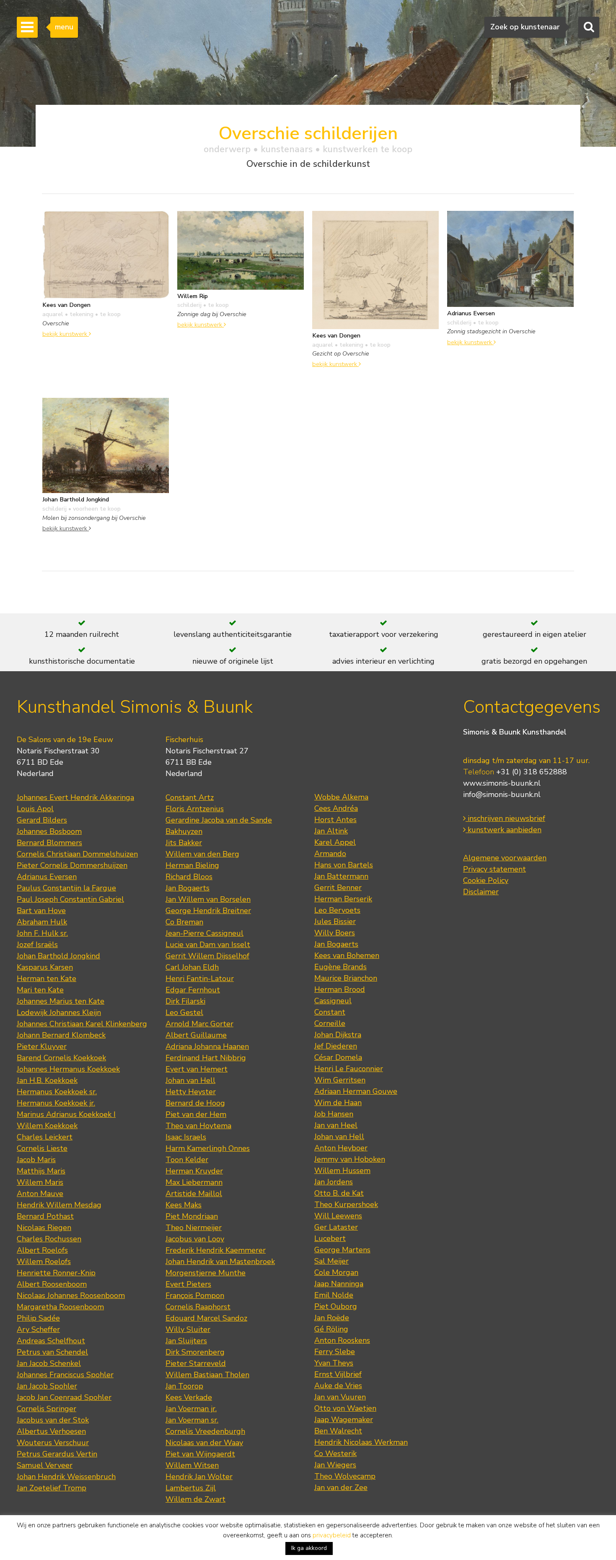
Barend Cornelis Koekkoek (61, 1058)
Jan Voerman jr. (191, 1409)
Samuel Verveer (44, 1465)
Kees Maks (184, 1205)
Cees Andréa (336, 808)
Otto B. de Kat (339, 1193)
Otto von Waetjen (345, 1408)
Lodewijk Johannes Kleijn (59, 1012)
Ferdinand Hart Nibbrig (206, 1058)
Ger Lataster (336, 1227)
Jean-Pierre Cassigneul (204, 933)
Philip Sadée (38, 1318)
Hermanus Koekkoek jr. (56, 1103)
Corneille (329, 1023)
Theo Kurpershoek (346, 1204)
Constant (329, 1012)
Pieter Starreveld (196, 1363)
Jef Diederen (335, 1046)
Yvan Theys (333, 1363)
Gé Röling (331, 1329)
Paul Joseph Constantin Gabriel (70, 899)
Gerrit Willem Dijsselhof (207, 956)
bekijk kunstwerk (65, 334)
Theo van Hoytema (198, 1126)
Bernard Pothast (45, 1216)
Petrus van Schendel (52, 1352)
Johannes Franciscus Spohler (65, 1375)
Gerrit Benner (338, 888)
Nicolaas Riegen (44, 1228)
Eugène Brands (340, 967)
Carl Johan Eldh (192, 967)
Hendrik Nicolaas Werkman (361, 1442)
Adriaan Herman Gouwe (355, 1091)
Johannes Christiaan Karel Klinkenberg (82, 1024)
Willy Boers (334, 933)
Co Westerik (335, 1453)
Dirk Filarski (185, 1001)
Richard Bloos (189, 877)
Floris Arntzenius (195, 809)
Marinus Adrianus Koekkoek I (66, 1114)
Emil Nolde (333, 1295)
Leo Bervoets (337, 910)
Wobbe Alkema (341, 797)
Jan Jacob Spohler (47, 1386)
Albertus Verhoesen (51, 1431)
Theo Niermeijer (194, 1228)
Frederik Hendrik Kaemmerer (216, 1250)
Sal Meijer (331, 1261)
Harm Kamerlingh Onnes (208, 1148)
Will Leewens (338, 1216)
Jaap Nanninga (338, 1284)
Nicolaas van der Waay (204, 1443)
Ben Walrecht (338, 1431)
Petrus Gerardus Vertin (57, 1454)
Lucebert (330, 1238)
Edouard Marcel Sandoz (206, 1318)
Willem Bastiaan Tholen (207, 1375)
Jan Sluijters (186, 1341)
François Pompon (195, 1295)
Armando (330, 854)
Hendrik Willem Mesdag (59, 1205)
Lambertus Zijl (191, 1488)
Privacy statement (494, 869)
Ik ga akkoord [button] (309, 1548)
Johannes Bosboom (49, 831)
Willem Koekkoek (47, 1126)
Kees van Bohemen (346, 955)
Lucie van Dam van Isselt (208, 945)
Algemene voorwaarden (504, 858)
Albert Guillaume (196, 1035)
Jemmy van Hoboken (349, 1159)
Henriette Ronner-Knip (56, 1273)
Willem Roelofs (44, 1261)
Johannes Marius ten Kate (60, 1001)
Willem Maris (40, 1182)
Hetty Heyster (191, 1092)
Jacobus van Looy (195, 1239)
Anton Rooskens (342, 1340)
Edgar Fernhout (193, 990)
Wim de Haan (338, 1103)
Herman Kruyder (194, 1171)
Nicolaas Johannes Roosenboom (71, 1295)
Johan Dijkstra (337, 1035)
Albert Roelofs (42, 1250)
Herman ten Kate (46, 978)
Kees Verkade (189, 1397)
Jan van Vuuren (340, 1397)
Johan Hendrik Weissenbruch (66, 1477)
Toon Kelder (187, 1160)
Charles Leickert (44, 1137)
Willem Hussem (342, 1170)
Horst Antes (335, 820)
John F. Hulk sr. (42, 933)
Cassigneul (333, 1001)
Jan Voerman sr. (192, 1420)
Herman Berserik (343, 899)
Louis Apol (35, 809)
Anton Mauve (40, 1194)
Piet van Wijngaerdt (200, 1454)
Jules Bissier (335, 921)
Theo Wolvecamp (344, 1476)
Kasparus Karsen (45, 967)
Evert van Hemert (197, 1069)
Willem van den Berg (202, 854)
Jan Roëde (331, 1318)
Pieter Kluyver (42, 1046)
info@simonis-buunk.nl (502, 794)
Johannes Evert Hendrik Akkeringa (75, 797)
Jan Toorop (184, 1386)
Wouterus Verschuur (53, 1443)
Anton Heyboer (341, 1148)
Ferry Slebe (334, 1352)
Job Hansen (333, 1114)
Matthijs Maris (41, 1171)
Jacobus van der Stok (53, 1420)
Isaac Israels (186, 1137)
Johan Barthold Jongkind (58, 956)
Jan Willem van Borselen (208, 899)
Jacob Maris (36, 1160)
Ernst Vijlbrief (338, 1374)
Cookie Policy (485, 880)
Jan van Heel (335, 1125)
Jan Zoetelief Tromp (51, 1488)
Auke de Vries (338, 1386)
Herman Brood (339, 989)
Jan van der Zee (341, 1487)
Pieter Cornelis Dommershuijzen (72, 865)
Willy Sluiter (188, 1329)
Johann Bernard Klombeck (61, 1035)
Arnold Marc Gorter (199, 1024)
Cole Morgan (336, 1272)
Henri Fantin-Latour (200, 978)
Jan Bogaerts (188, 888)
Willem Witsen (192, 1465)
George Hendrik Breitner (208, 911)
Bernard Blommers (49, 843)
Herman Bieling (192, 865)
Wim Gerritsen (339, 1080)
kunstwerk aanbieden (503, 830)
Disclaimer (481, 892)
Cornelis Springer (46, 1409)
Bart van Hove (41, 911)
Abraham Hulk (42, 922)
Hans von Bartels (343, 865)
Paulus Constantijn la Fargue (66, 888)
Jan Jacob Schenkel (49, 1363)
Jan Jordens (333, 1182)
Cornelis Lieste (42, 1148)
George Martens (342, 1250)
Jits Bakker (184, 843)
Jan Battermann (341, 876)
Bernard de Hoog (195, 1103)
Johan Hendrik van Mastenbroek (220, 1261)
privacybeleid (332, 1535)
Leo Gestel (184, 1012)
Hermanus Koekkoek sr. (57, 1092)
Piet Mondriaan (192, 1216)
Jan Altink (331, 831)
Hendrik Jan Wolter (199, 1477)
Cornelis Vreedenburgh (205, 1431)
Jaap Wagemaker (343, 1420)
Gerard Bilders (42, 820)
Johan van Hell (190, 1080)
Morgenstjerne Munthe (206, 1273)
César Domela (338, 1057)
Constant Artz (190, 797)
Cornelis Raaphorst (198, 1307)
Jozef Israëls (37, 945)
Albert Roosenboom (52, 1284)
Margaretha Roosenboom (60, 1307)
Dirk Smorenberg (195, 1352)
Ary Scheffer (38, 1329)
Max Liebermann (194, 1182)
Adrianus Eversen (47, 877)
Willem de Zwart (195, 1499)
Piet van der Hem (196, 1114)
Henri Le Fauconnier (348, 1069)
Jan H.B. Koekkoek (47, 1080)
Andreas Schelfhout (51, 1341)
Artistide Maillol (194, 1194)
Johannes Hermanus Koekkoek (68, 1069)
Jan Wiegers (335, 1465)
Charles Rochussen (49, 1239)
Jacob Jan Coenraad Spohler (64, 1397)
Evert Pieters (188, 1284)
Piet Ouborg (335, 1306)
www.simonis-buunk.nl (502, 783)
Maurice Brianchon (345, 978)
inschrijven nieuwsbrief (505, 818)
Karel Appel (335, 842)
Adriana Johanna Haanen (207, 1046)
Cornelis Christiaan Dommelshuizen (77, 854)
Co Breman (184, 922)
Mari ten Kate (40, 990)
